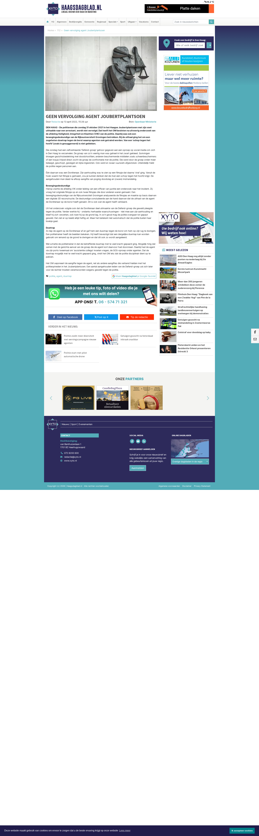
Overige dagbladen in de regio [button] (187, 461)
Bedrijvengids (75, 22)
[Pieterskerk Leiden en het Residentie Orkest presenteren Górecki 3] (168, 349)
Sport (122, 22)
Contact (155, 22)
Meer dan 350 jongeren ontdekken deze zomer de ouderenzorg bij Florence (191, 284)
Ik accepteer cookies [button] (242, 830)
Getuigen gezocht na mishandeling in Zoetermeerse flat (194, 322)
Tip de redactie (139, 317)
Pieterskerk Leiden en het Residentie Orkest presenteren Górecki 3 (194, 348)
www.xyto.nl (70, 460)
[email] (255, 339)
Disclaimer (187, 486)
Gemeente (89, 22)
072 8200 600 (71, 453)
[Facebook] (132, 441)
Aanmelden (137, 468)
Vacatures (144, 22)
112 (52, 22)
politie (52, 276)
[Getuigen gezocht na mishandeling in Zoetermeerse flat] (168, 323)
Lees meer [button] (124, 830)
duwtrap (67, 276)
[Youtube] (138, 441)
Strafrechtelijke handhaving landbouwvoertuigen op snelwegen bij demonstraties (193, 310)
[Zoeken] (211, 21)
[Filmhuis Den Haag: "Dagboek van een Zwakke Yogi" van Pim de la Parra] (168, 298)
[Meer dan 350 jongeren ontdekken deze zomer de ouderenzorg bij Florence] (168, 285)
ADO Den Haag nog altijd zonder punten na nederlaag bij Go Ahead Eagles (194, 259)
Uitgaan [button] (131, 22)
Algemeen (62, 22)
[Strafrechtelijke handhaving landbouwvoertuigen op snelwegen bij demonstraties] (168, 311)
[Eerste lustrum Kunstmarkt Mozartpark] (168, 273)
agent (59, 276)
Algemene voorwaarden (169, 486)
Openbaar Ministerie (145, 121)
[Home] (47, 22)
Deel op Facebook (67, 317)
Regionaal (101, 22)
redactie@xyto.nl (72, 457)
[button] (47, 398)
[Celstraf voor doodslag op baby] (168, 336)
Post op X (102, 317)
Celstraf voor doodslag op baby (194, 332)
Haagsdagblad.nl (81, 7)
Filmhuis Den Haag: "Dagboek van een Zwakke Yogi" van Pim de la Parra (195, 297)
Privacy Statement (202, 486)
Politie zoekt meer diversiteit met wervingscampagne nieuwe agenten (80, 339)
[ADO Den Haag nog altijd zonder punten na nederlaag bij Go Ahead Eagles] (168, 260)
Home (51, 30)
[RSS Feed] (144, 441)
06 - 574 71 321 (112, 302)
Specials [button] (112, 22)
